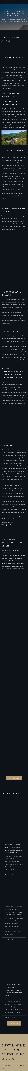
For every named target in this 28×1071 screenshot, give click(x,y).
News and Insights (21, 19)
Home (3, 19)
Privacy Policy (7, 1065)
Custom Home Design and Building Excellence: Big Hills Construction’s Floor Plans (13, 990)
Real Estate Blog (11, 19)
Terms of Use (21, 1065)
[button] (10, 57)
